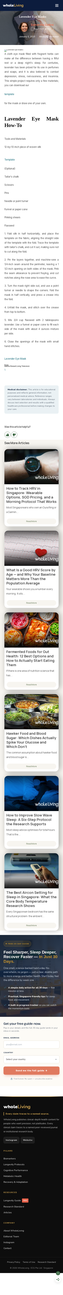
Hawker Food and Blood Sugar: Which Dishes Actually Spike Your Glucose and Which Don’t (31, 740)
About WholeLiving (14, 1230)
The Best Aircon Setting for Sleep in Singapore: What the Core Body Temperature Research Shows (31, 899)
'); (5, 369)
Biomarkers (10, 1158)
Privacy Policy (13, 1262)
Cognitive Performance (16, 1170)
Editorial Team (11, 1236)
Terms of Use (29, 1262)
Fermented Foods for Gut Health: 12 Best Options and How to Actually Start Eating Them (30, 658)
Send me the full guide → (31, 1070)
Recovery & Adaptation (16, 1182)
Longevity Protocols (14, 1164)
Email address (11, 1038)
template (9, 94)
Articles (8, 1212)
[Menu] (57, 5)
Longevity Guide (15, 1200)
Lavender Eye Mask (15, 358)
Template (9, 159)
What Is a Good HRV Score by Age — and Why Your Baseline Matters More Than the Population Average (31, 576)
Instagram (11, 1140)
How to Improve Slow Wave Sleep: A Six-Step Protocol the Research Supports (29, 819)
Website (28, 1140)
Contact (7, 1248)
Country (8, 1052)
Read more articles (42, 28)
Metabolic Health (13, 1176)
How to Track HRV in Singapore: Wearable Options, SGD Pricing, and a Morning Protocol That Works (31, 495)
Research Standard (14, 1206)
